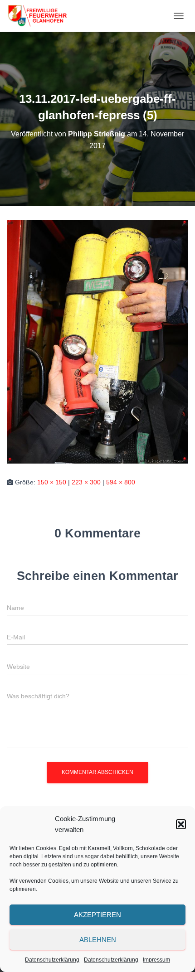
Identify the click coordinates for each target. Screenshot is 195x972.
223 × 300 (86, 482)
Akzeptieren (97, 915)
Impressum (156, 960)
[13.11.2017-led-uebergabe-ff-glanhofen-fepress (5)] (97, 341)
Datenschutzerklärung (52, 960)
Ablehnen (97, 939)
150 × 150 (51, 482)
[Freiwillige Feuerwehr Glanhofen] (40, 16)
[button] (180, 824)
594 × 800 (120, 482)
